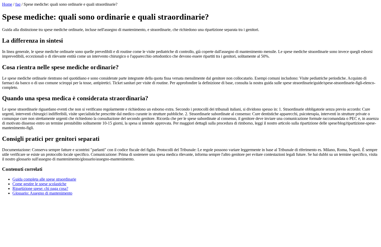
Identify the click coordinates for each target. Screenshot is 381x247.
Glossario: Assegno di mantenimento (42, 193)
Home (7, 4)
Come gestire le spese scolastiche (39, 184)
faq (17, 4)
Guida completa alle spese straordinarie (44, 179)
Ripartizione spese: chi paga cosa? (40, 188)
